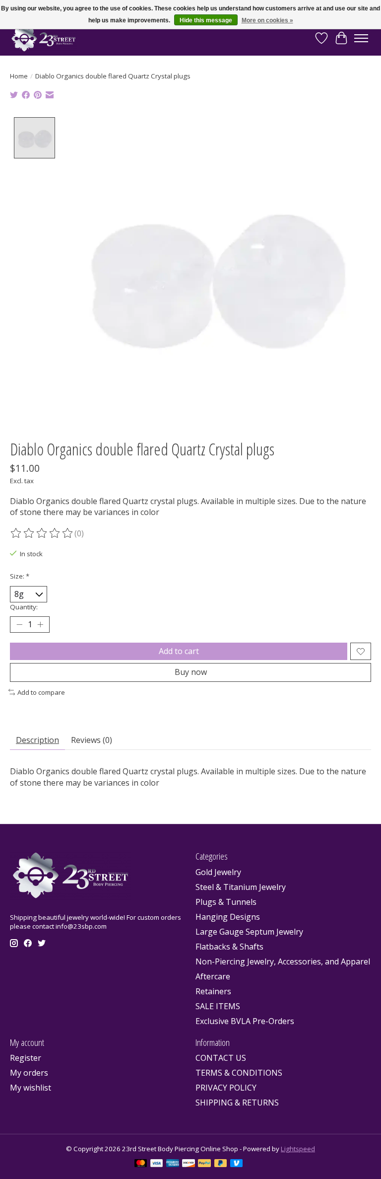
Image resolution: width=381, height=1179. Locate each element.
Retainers (213, 991)
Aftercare (212, 976)
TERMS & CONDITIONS (238, 1072)
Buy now (191, 671)
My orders (29, 1072)
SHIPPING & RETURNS (237, 1102)
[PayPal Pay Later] (220, 1164)
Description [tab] (37, 740)
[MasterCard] (140, 1164)
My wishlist (30, 1087)
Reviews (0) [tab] (91, 740)
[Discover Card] (188, 1164)
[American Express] (172, 1164)
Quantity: (24, 606)
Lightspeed (298, 1148)
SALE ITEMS (217, 1006)
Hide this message (206, 20)
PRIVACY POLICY (225, 1087)
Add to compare (41, 692)
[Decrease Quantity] (19, 624)
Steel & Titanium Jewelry (240, 887)
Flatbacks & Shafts (229, 946)
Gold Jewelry (218, 872)
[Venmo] (236, 1164)
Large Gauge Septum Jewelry (249, 931)
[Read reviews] (42, 533)
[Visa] (156, 1164)
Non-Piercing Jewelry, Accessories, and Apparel (282, 961)
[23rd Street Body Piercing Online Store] (43, 38)
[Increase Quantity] (40, 624)
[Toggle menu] (361, 38)
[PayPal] (204, 1164)
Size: (19, 576)
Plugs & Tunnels (225, 901)
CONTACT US (220, 1057)
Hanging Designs (227, 916)
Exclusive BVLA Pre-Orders (244, 1021)
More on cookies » (267, 20)
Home (19, 76)
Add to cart (179, 651)
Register (25, 1057)
